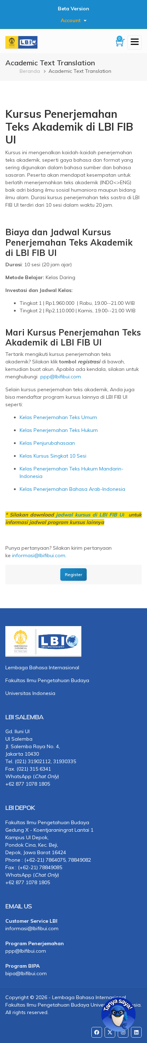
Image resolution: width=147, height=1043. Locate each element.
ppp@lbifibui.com (60, 376)
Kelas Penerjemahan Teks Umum (58, 417)
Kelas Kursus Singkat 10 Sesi (53, 456)
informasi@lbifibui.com (38, 555)
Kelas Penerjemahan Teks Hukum (59, 430)
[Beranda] (21, 41)
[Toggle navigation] (134, 42)
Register (73, 574)
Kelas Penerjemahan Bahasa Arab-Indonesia (72, 489)
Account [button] (71, 20)
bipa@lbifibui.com (26, 973)
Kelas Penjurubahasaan (47, 443)
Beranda (30, 71)
